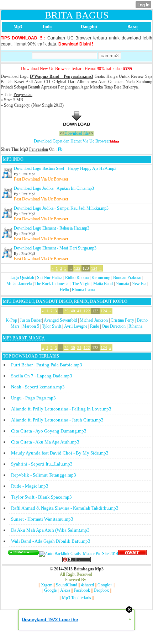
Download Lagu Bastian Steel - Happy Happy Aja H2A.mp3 (65, 168)
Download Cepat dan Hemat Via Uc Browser (72, 141)
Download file (76, 133)
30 (73, 347)
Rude (94, 326)
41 (79, 311)
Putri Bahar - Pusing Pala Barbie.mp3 (46, 364)
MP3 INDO (13, 159)
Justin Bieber (31, 320)
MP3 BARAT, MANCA (24, 337)
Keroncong (100, 277)
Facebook (82, 590)
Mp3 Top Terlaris (76, 597)
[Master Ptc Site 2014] (78, 553)
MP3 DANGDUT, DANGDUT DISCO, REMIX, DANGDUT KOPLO (65, 301)
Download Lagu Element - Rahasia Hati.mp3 (51, 228)
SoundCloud (66, 584)
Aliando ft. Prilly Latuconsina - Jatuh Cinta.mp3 (57, 420)
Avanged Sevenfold (60, 320)
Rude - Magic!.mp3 (29, 486)
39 (66, 311)
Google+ (104, 584)
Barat (132, 26)
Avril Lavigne (75, 326)
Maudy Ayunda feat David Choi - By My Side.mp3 (60, 453)
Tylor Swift (51, 326)
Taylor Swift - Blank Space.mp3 (41, 497)
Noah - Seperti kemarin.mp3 (38, 386)
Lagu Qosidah (22, 277)
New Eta (139, 283)
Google (50, 590)
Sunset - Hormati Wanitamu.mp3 (42, 519)
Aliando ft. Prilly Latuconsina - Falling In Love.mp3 (61, 409)
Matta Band (103, 283)
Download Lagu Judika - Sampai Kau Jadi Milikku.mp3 (61, 208)
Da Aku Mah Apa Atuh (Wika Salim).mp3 (50, 530)
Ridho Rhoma (77, 277)
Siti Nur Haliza (49, 277)
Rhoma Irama (83, 289)
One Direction (114, 326)
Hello (64, 289)
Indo (47, 26)
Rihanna (135, 326)
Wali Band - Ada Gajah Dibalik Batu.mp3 (50, 541)
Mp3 (18, 26)
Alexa (65, 590)
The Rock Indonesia (52, 283)
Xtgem (46, 584)
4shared (87, 584)
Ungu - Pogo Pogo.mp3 (33, 398)
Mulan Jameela (19, 283)
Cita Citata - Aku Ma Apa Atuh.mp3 (45, 442)
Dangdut (89, 26)
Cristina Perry (122, 320)
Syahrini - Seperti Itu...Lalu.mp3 (42, 464)
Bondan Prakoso (127, 277)
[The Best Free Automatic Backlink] (132, 553)
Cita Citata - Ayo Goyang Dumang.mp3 (48, 431)
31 (79, 347)
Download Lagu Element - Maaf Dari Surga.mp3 (55, 248)
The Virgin (81, 283)
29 (66, 347)
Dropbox (101, 590)
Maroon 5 (30, 326)
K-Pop (11, 320)
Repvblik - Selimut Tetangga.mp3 (43, 475)
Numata (122, 283)
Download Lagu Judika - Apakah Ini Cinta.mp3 (54, 188)
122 (77, 268)
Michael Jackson (94, 320)
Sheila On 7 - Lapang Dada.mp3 (41, 375)
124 (94, 268)
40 (73, 311)
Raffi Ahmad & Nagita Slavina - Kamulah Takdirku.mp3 (64, 508)
